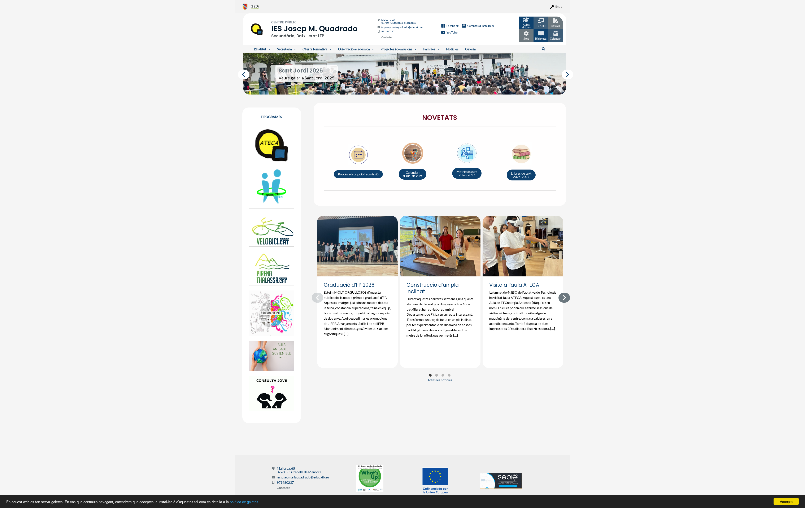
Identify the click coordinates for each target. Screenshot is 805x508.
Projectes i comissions (396, 49)
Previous (240, 73)
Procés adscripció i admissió (358, 174)
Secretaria (284, 49)
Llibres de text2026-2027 (521, 175)
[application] (268, 49)
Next (564, 73)
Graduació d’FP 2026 (349, 284)
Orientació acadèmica (354, 49)
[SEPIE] (501, 480)
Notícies (452, 49)
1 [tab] (395, 88)
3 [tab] (408, 88)
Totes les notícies (439, 380)
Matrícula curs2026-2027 (466, 173)
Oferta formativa (315, 49)
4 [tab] (414, 88)
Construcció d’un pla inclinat (432, 288)
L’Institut (260, 49)
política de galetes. (244, 501)
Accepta (786, 501)
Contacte (386, 37)
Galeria (470, 49)
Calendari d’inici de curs (412, 174)
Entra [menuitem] (558, 6)
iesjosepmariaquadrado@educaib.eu (402, 27)
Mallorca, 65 (398, 21)
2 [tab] (401, 88)
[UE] (435, 480)
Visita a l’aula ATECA (514, 284)
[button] (543, 49)
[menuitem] (245, 6)
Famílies (429, 49)
